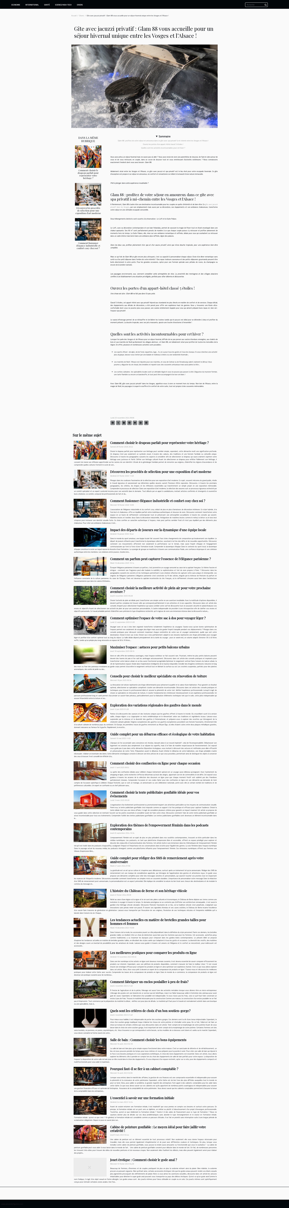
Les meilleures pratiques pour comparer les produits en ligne (153, 952)
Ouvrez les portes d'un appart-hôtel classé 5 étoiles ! (163, 144)
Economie (15, 4)
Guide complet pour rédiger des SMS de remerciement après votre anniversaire (157, 860)
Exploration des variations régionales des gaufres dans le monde (156, 705)
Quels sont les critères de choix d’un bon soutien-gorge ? (150, 1011)
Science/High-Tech (63, 4)
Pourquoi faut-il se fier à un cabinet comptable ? (144, 1069)
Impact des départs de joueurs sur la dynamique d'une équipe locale (158, 530)
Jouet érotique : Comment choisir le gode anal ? (143, 1160)
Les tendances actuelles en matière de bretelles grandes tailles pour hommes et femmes (158, 922)
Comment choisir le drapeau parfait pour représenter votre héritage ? (88, 174)
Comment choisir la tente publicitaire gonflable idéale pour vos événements (154, 794)
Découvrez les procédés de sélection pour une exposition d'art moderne (88, 210)
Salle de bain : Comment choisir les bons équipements (148, 1040)
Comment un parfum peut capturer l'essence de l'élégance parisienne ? (160, 559)
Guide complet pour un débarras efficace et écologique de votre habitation (162, 734)
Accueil (74, 15)
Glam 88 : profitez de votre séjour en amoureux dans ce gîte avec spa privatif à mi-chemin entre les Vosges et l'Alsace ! (163, 140)
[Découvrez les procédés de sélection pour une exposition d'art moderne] (88, 194)
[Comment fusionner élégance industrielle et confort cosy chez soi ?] (88, 229)
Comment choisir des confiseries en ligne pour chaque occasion (155, 763)
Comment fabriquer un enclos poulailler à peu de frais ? (149, 982)
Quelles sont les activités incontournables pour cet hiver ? (163, 147)
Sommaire (164, 136)
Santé (47, 4)
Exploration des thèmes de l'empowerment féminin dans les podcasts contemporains (159, 827)
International (32, 4)
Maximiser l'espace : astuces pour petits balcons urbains (150, 647)
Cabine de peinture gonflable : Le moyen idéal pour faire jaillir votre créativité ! (158, 1129)
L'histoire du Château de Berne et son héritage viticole (148, 891)
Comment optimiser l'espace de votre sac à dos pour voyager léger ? (158, 618)
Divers (80, 4)
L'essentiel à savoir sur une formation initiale (142, 1098)
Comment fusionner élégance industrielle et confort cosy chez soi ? (88, 246)
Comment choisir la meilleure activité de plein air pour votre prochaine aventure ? (160, 590)
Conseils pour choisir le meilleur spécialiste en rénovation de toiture (158, 676)
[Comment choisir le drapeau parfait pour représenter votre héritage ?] (88, 156)
